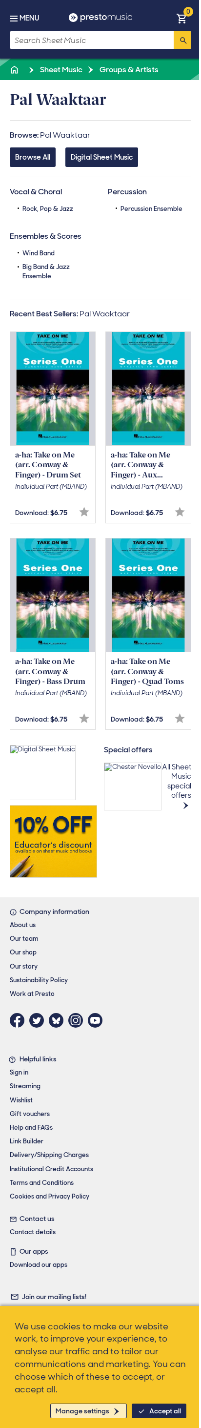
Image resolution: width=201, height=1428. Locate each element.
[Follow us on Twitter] (39, 1020)
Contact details (33, 1232)
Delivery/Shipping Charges (49, 1155)
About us (23, 925)
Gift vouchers (30, 1114)
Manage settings (82, 1411)
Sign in (19, 1072)
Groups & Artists (128, 69)
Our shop (23, 952)
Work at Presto (32, 994)
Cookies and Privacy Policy (49, 1196)
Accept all (165, 1411)
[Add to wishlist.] (84, 512)
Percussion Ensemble (151, 209)
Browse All (32, 157)
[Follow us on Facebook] (19, 1020)
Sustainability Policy (39, 980)
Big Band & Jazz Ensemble (46, 271)
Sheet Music (60, 69)
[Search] (182, 40)
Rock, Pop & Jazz (47, 209)
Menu (29, 18)
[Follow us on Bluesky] (58, 1020)
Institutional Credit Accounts (51, 1169)
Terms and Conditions (42, 1183)
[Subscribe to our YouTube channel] (97, 1020)
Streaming (25, 1086)
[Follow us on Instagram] (78, 1020)
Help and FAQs (31, 1127)
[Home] (15, 69)
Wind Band (38, 253)
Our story (24, 966)
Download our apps (38, 1265)
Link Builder (26, 1141)
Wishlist (21, 1100)
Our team (24, 938)
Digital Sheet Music (102, 157)
